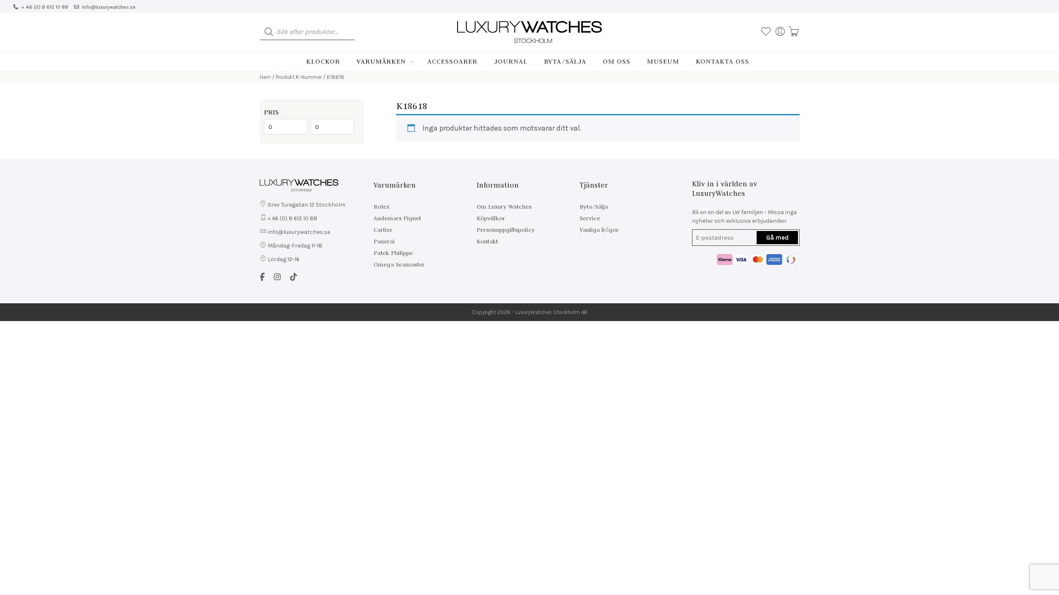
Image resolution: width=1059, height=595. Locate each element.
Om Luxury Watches (504, 206)
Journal (510, 61)
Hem (265, 77)
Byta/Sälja (565, 61)
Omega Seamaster (399, 264)
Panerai (384, 241)
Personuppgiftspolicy (506, 229)
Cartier (383, 229)
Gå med (777, 237)
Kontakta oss (722, 61)
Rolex (381, 206)
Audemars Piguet (397, 218)
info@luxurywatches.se (109, 7)
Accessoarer (452, 61)
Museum (663, 61)
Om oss (616, 61)
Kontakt (487, 241)
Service (590, 218)
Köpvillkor (491, 218)
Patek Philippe (393, 253)
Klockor (323, 61)
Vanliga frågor (599, 229)
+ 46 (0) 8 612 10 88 (44, 7)
